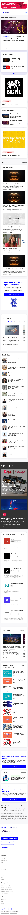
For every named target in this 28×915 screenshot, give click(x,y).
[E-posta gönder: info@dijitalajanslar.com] (8, 909)
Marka (2, 866)
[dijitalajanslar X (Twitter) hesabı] (2, 909)
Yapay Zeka (3, 872)
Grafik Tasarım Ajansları (6, 889)
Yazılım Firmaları (4, 893)
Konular (21, 321)
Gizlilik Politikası (13, 913)
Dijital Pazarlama (5, 877)
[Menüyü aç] (26, 12)
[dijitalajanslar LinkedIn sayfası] (5, 909)
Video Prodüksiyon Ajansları (7, 891)
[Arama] (24, 12)
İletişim (2, 901)
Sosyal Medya (4, 860)
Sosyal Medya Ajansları (6, 887)
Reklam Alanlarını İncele (14, 294)
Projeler (16, 321)
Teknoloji (3, 858)
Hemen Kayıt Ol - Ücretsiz (14, 766)
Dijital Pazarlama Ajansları (7, 885)
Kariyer (2, 903)
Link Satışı (3, 905)
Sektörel (3, 864)
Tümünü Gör (24, 162)
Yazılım (2, 879)
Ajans (2, 862)
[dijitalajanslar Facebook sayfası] (11, 909)
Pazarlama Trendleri (8, 321)
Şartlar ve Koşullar (5, 913)
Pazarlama (3, 876)
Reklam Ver (5, 847)
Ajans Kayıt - (7, 843)
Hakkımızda (3, 899)
